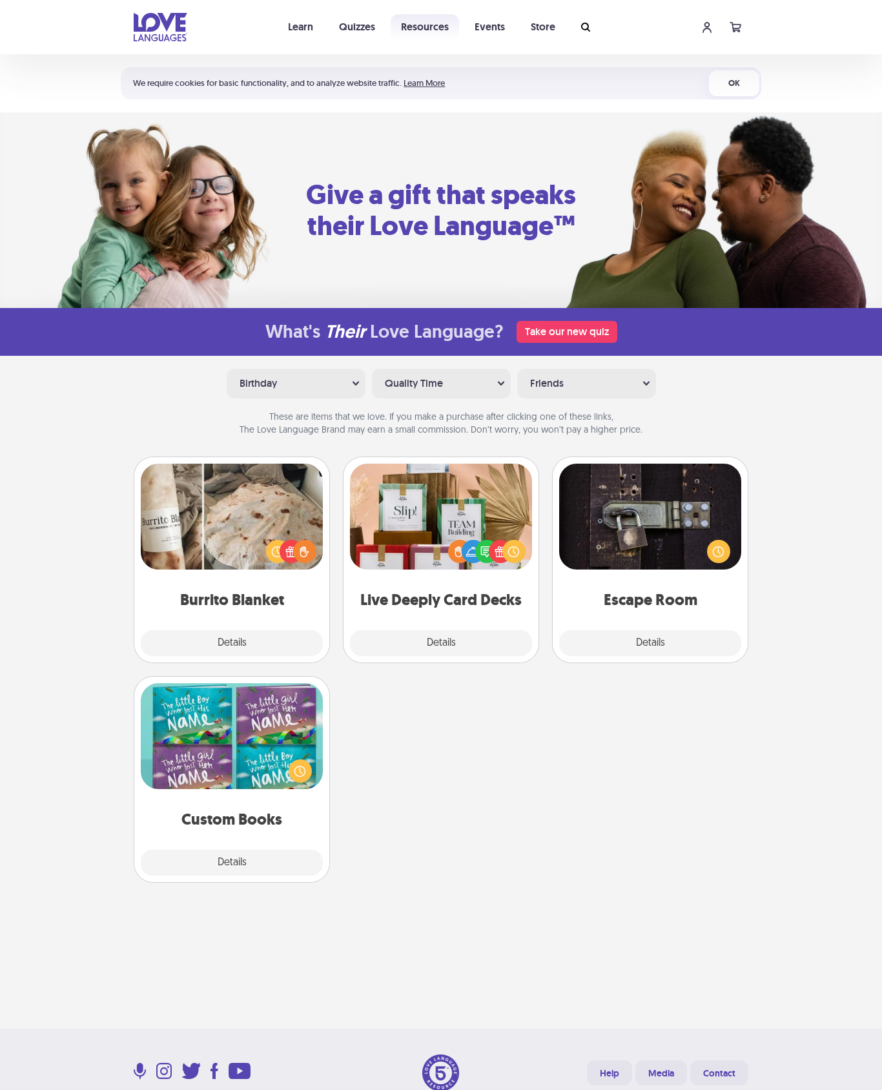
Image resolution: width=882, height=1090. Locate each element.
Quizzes (357, 27)
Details (232, 643)
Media (661, 1073)
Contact (719, 1073)
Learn (300, 27)
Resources (425, 27)
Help (609, 1073)
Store (543, 27)
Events (490, 27)
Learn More (424, 82)
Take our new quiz (567, 331)
